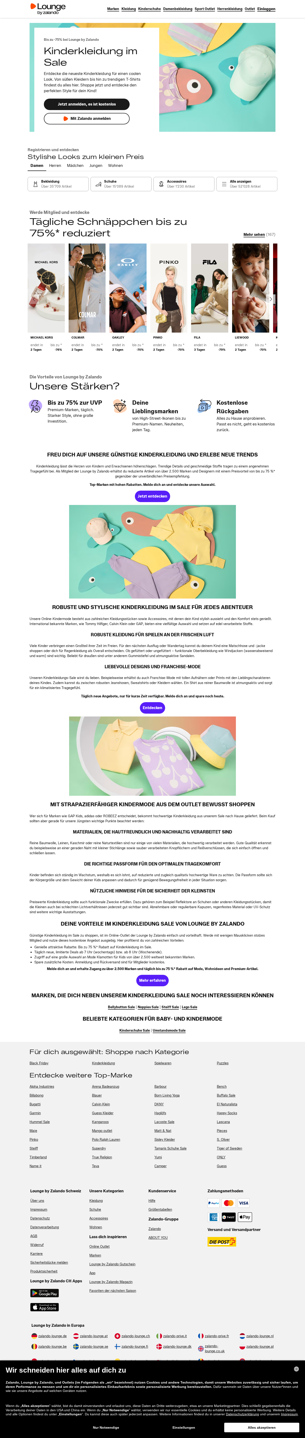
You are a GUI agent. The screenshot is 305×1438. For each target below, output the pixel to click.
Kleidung (96, 1201)
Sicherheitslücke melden (49, 1263)
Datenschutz (40, 1218)
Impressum (38, 1210)
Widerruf (37, 1245)
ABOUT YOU (158, 1238)
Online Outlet (99, 1247)
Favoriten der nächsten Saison (112, 1291)
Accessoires (98, 1218)
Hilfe (151, 1201)
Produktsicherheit (43, 1271)
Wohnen (95, 1227)
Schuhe (95, 1210)
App (92, 1273)
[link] (266, 9)
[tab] (37, 166)
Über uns (37, 1201)
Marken (95, 1255)
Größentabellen (160, 1210)
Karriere (36, 1254)
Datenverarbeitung (44, 1227)
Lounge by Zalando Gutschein (112, 1264)
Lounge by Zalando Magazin (110, 1282)
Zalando (154, 1229)
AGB (33, 1236)
